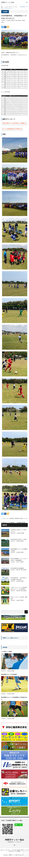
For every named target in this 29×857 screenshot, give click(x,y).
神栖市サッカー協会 (14, 840)
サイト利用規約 (17, 851)
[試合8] (15, 417)
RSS (15, 845)
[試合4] (15, 310)
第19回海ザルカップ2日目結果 (9, 674)
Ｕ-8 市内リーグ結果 (6, 651)
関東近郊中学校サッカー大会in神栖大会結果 (21, 519)
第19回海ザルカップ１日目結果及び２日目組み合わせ (14, 698)
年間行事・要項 (14, 20)
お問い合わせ (11, 851)
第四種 (19, 20)
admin (2, 22)
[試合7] (15, 390)
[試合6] (15, 364)
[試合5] (15, 337)
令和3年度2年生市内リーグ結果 (18, 539)
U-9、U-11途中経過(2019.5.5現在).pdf (12, 128)
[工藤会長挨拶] (15, 203)
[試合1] (15, 230)
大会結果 (8, 20)
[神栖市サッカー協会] (7, 2)
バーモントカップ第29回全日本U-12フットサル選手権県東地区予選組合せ (8, 519)
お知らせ (18, 561)
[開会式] (15, 150)
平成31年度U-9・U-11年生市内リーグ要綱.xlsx (14, 123)
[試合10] (15, 471)
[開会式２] (15, 177)
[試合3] (15, 284)
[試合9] (15, 444)
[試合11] (15, 497)
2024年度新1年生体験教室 (17, 568)
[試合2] (15, 257)
